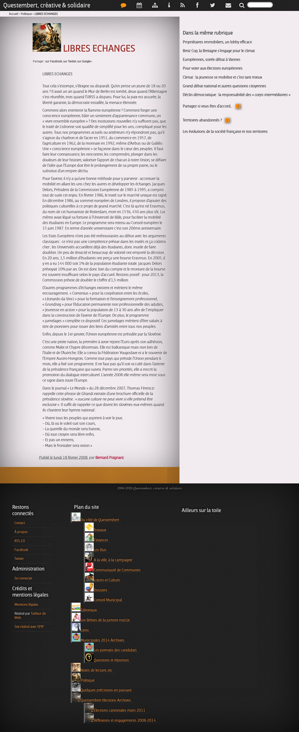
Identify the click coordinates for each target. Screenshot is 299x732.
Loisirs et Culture (107, 580)
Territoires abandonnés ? (202, 120)
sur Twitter (69, 61)
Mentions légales (26, 605)
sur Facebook (53, 61)
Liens (85, 630)
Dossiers (100, 590)
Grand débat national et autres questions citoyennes (224, 86)
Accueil (13, 14)
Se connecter (23, 578)
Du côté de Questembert (100, 520)
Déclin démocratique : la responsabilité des (236, 95)
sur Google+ (84, 61)
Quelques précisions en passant (106, 690)
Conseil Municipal (108, 600)
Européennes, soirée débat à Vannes (211, 59)
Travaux (100, 530)
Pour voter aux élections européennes (213, 68)
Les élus (100, 550)
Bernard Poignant (109, 457)
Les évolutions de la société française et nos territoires (225, 131)
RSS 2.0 (19, 541)
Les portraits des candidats (115, 650)
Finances (101, 540)
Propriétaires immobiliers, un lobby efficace (217, 42)
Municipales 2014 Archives (102, 640)
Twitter (19, 559)
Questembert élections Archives (106, 700)
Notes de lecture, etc (96, 670)
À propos (21, 532)
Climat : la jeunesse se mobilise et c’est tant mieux (222, 77)
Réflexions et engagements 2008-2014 (125, 720)
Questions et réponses (111, 660)
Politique (26, 14)
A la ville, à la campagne (113, 560)
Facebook (21, 550)
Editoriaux (89, 610)
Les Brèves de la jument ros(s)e (105, 620)
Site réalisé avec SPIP (29, 627)
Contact (19, 523)
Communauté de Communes (117, 570)
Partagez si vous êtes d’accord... (207, 106)
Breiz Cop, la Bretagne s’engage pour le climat (219, 51)
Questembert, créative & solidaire (46, 5)
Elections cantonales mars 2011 (119, 710)
